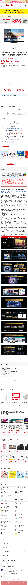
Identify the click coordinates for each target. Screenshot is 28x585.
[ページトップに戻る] (26, 580)
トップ (2, 8)
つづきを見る (13, 380)
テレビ (18, 8)
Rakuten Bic (9, 5)
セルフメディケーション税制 (6, 564)
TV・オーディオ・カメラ (10, 8)
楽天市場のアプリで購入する (14, 71)
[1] (12, 82)
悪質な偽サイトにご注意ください (7, 566)
